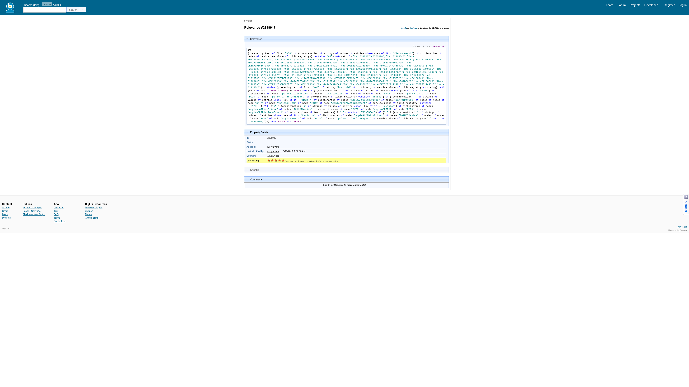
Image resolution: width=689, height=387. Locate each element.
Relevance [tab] (256, 39)
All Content (682, 227)
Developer (651, 5)
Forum (621, 5)
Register (669, 5)
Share (5, 210)
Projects (635, 5)
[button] (73, 9)
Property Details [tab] (259, 132)
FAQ (56, 214)
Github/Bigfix (92, 217)
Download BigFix (93, 207)
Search (6, 207)
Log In (683, 5)
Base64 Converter (32, 210)
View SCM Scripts (32, 207)
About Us (59, 207)
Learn (609, 5)
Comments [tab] (256, 179)
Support (89, 210)
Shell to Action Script (34, 214)
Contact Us (59, 221)
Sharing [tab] (254, 169)
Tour (56, 210)
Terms (57, 217)
